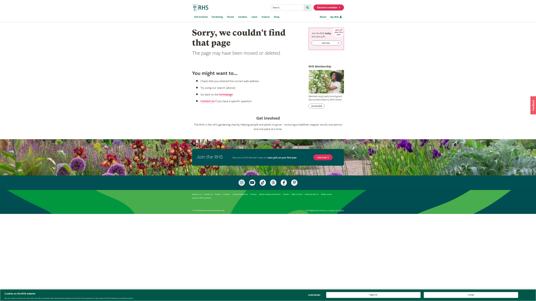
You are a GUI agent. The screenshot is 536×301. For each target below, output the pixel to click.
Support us (196, 194)
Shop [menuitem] (276, 16)
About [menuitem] (323, 16)
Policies (253, 194)
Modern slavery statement (270, 194)
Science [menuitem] (266, 16)
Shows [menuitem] (230, 16)
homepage (226, 94)
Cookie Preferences (240, 194)
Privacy (218, 194)
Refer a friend (296, 194)
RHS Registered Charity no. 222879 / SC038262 (325, 210)
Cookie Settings (314, 295)
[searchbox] (287, 8)
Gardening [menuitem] (217, 16)
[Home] (200, 8)
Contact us (207, 101)
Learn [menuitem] (254, 16)
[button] (533, 105)
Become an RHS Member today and (265, 157)
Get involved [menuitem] (201, 16)
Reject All (373, 295)
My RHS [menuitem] (334, 17)
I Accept (471, 295)
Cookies (226, 194)
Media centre (326, 194)
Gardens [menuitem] (242, 16)
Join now (322, 157)
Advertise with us (312, 194)
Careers (286, 194)
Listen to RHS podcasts (201, 198)
